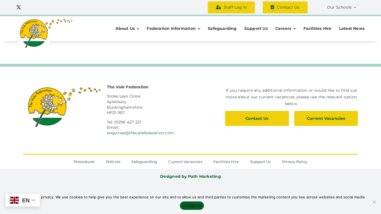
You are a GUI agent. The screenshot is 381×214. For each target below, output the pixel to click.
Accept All (192, 205)
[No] (374, 202)
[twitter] (18, 7)
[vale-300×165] (44, 21)
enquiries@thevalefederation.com (140, 132)
